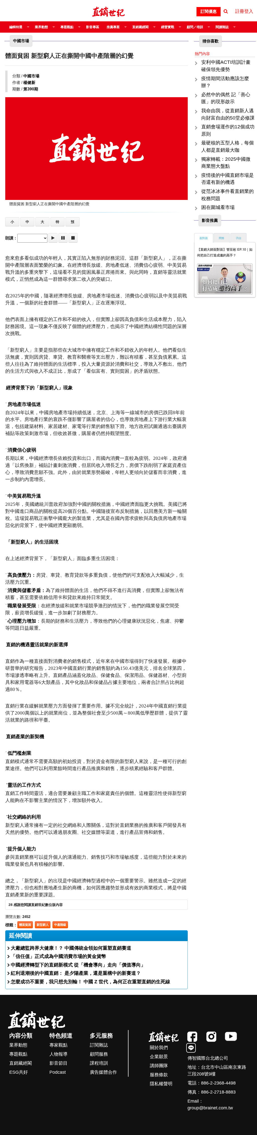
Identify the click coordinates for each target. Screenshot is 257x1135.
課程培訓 (99, 1063)
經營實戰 (167, 27)
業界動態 (41, 27)
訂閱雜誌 (99, 1045)
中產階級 (60, 925)
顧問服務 (99, 1054)
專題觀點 (67, 27)
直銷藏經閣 (140, 27)
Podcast (57, 1072)
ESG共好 (18, 1072)
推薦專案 (113, 27)
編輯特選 (15, 27)
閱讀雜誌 (222, 27)
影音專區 (92, 27)
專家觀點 (58, 1045)
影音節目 (58, 1063)
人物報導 (58, 1054)
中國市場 (31, 76)
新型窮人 (43, 925)
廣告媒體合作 (103, 1072)
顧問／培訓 (195, 27)
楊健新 (29, 82)
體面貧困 (25, 925)
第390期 (30, 89)
